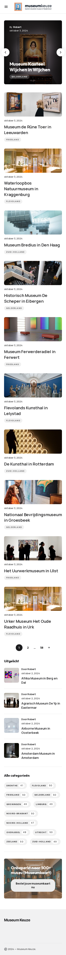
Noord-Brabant (20, 813)
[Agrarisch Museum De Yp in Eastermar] (11, 700)
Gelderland (19, 76)
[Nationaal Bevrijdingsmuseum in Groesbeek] (33, 492)
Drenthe (14, 785)
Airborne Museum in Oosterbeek (35, 730)
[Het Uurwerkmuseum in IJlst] (33, 548)
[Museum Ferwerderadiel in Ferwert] (33, 329)
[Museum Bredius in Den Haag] (33, 222)
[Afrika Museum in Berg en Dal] (11, 675)
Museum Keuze (17, 920)
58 (41, 648)
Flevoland (13, 201)
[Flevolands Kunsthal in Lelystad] (33, 385)
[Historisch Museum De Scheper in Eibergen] (33, 273)
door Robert (28, 669)
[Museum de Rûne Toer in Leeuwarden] (33, 104)
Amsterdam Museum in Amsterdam (38, 755)
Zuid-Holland (15, 252)
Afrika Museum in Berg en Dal (39, 680)
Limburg (44, 804)
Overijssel (16, 832)
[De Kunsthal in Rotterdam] (33, 441)
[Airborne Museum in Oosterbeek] (11, 725)
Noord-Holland (20, 822)
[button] (6, 7)
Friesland (12, 139)
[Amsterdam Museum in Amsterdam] (11, 750)
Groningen (16, 804)
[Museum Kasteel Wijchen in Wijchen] (33, 52)
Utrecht (44, 832)
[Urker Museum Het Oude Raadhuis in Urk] (33, 599)
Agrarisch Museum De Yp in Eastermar (40, 705)
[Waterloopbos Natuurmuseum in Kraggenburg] (33, 161)
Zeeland (15, 841)
